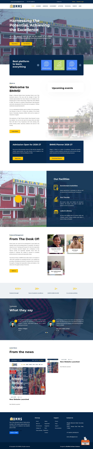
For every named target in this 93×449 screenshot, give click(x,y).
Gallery (46, 421)
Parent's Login (80, 1)
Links (80, 6)
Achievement (53, 6)
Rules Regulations (45, 429)
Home (73, 1)
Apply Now (18, 158)
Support (56, 425)
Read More (15, 43)
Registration (47, 423)
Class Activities (39, 430)
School (20, 397)
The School (68, 6)
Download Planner (57, 158)
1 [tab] (45, 332)
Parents (75, 6)
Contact (46, 432)
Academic (38, 6)
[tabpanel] (27, 324)
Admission (45, 6)
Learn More (15, 131)
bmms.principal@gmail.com (17, 1)
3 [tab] (47, 332)
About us (38, 423)
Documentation (58, 428)
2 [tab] (46, 332)
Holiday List (38, 428)
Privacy (56, 421)
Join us (14, 270)
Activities (60, 6)
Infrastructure (39, 425)
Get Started (26, 43)
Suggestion (47, 425)
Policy (56, 423)
